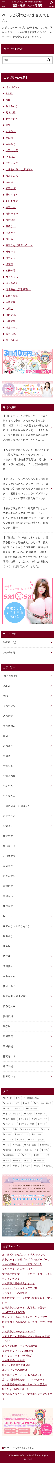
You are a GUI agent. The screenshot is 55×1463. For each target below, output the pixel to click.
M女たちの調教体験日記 (15, 1389)
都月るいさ (12, 340)
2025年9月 (9, 652)
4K (19, 1098)
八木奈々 (11, 131)
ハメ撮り (38, 1134)
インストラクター (13, 1114)
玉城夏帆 (11, 321)
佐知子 (9, 125)
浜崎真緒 (11, 302)
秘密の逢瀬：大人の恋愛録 (27, 5)
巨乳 (46, 1150)
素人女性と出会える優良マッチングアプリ (26, 1317)
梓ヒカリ (11, 239)
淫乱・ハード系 (42, 1155)
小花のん (11, 156)
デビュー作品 (11, 1129)
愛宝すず (11, 188)
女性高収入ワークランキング (18, 1331)
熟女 (29, 1160)
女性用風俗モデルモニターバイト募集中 (24, 1384)
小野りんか (12, 163)
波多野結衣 (12, 296)
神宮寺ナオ (12, 327)
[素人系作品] (13, 87)
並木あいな (12, 106)
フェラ (22, 1140)
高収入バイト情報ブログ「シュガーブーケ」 (27, 1259)
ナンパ (8, 1134)
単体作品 (46, 1145)
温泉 (7, 1160)
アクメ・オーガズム (14, 1108)
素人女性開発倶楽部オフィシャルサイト (24, 1379)
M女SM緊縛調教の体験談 (16, 1365)
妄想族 (8, 1150)
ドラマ (46, 1129)
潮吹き (18, 1160)
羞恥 (38, 1166)
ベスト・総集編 (37, 1140)
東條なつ (11, 226)
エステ (29, 1114)
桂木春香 (11, 232)
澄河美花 (11, 314)
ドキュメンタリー (30, 1129)
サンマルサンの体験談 (14, 1293)
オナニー (41, 1114)
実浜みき (11, 144)
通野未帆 (11, 333)
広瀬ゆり (11, 182)
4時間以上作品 (32, 1098)
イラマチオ (33, 1108)
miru (8, 99)
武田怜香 (11, 270)
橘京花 (9, 264)
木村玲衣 (11, 220)
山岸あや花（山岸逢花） (19, 169)
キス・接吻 (10, 1119)
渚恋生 (9, 308)
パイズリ (9, 1140)
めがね (28, 1103)
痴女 (7, 1166)
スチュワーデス (40, 1119)
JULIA (9, 93)
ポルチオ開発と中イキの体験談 (19, 1346)
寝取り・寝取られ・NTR (27, 1150)
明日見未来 (12, 201)
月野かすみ (12, 213)
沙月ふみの (12, 283)
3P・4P (9, 1098)
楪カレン (11, 257)
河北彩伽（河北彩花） (18, 289)
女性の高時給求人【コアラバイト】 (22, 1264)
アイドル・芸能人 (43, 1103)
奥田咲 (9, 137)
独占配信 (40, 1160)
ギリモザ (24, 1119)
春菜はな (11, 207)
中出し (18, 1145)
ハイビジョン (22, 1134)
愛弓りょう (12, 194)
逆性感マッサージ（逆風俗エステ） (22, 1374)
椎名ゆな (11, 251)
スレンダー (10, 1124)
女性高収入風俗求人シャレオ (18, 1283)
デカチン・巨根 (27, 1124)
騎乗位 (49, 1166)
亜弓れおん (12, 118)
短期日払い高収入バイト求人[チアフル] (24, 1254)
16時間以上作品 (12, 1103)
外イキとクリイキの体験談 (17, 1355)
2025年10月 (9, 642)
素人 (17, 1166)
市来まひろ (12, 175)
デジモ (43, 1124)
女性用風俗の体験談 (13, 1360)
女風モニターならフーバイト (18, 1269)
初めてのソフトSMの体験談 (17, 1350)
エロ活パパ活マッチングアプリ (19, 1288)
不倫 (7, 1145)
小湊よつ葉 (12, 150)
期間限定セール (12, 1155)
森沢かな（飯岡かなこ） (19, 245)
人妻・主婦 (31, 1145)
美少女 (27, 1166)
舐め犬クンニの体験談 (14, 1370)
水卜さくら (12, 276)
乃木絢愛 (11, 112)
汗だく (27, 1155)
